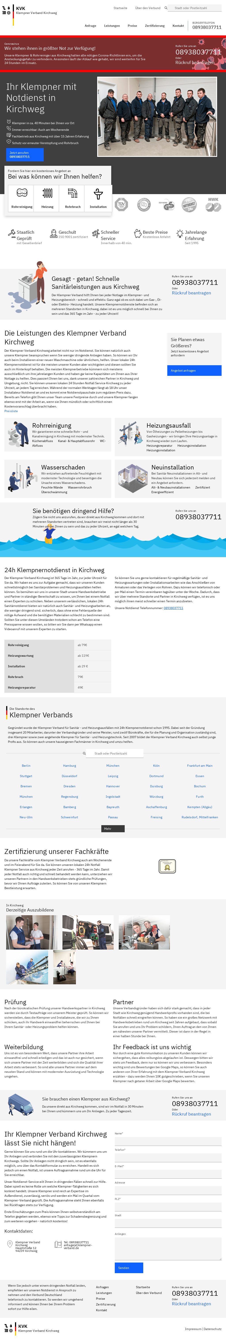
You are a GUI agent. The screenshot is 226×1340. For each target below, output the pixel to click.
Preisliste (11, 411)
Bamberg (69, 807)
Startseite (143, 1287)
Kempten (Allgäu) (199, 807)
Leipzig (113, 776)
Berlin (26, 766)
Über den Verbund (149, 1293)
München (112, 766)
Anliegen (120, 1234)
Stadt (118, 1215)
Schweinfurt (69, 817)
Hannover (113, 786)
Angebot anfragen (183, 371)
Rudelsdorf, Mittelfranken (200, 817)
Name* (119, 1133)
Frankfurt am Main (200, 766)
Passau (113, 817)
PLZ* (118, 1199)
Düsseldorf (69, 776)
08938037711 (198, 51)
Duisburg (156, 786)
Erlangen (26, 807)
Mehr (107, 829)
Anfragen (102, 1287)
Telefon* (120, 1149)
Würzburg (156, 797)
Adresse (120, 1182)
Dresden (69, 786)
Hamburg (69, 766)
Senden (123, 1268)
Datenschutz (213, 1329)
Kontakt (101, 1310)
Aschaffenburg (156, 807)
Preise (100, 1299)
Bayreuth (113, 807)
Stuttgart (26, 776)
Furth (200, 797)
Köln (156, 766)
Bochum (200, 786)
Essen (200, 776)
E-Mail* (119, 1166)
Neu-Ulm (26, 817)
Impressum (193, 1329)
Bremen (26, 786)
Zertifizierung (105, 1304)
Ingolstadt (113, 797)
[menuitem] (120, 8)
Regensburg (69, 797)
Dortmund (156, 776)
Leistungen (112, 26)
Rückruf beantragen (195, 62)
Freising (156, 817)
